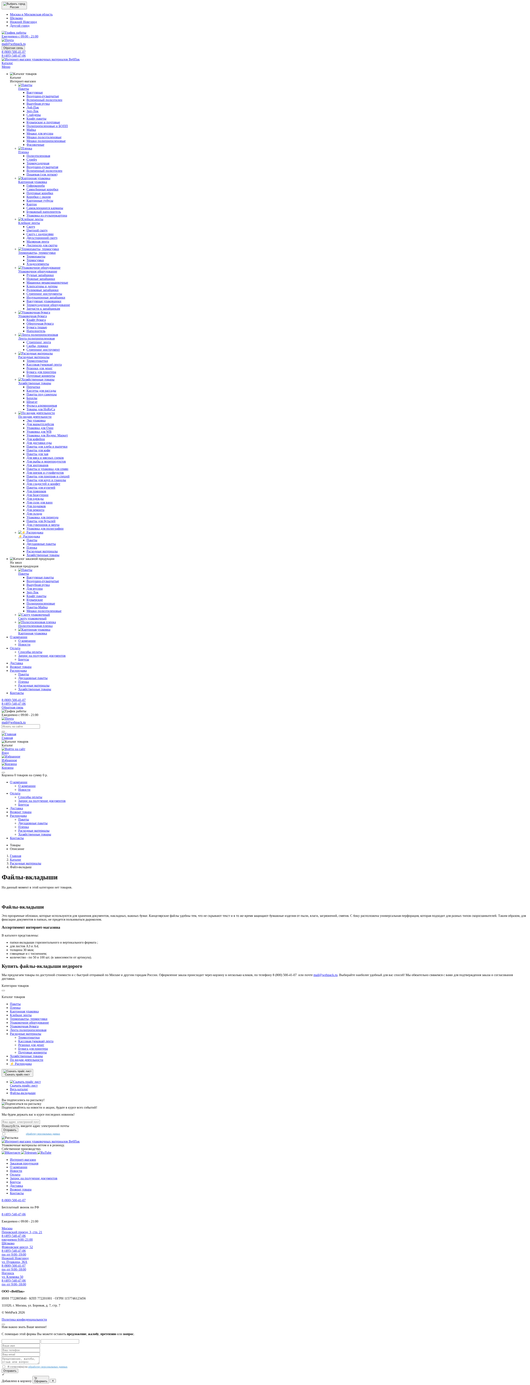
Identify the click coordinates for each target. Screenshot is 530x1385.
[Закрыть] (3, 772)
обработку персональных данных (43, 1133)
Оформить (40, 1381)
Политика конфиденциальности (24, 1319)
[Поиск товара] (3, 731)
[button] (14, 5)
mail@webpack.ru (325, 975)
